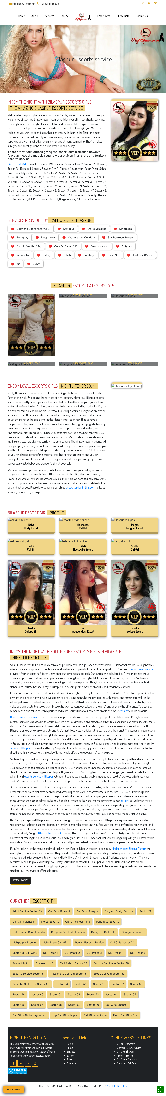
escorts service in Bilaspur (38, 776)
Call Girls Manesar (23, 921)
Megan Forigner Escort (134, 526)
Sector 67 (37, 1004)
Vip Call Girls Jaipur (65, 1015)
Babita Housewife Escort (83, 547)
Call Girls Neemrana (77, 921)
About (34, 16)
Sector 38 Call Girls (24, 952)
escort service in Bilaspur (80, 487)
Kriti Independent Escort (83, 629)
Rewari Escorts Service (89, 942)
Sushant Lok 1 (21, 963)
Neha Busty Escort (31, 526)
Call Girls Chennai (116, 1004)
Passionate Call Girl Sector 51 (69, 973)
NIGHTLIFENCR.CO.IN (117, 1086)
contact (123, 711)
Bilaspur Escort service (140, 669)
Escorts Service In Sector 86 (111, 963)
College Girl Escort (83, 294)
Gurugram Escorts (133, 932)
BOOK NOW (20, 880)
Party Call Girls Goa (125, 1015)
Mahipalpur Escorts (24, 942)
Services (49, 16)
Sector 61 (55, 994)
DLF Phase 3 (94, 952)
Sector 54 (62, 984)
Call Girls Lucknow (95, 1015)
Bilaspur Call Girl (17, 164)
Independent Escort (82, 362)
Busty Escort (31, 352)
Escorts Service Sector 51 (28, 973)
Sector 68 (56, 1004)
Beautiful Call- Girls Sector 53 (30, 984)
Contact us (142, 16)
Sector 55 (80, 984)
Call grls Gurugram (126, 1043)
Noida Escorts (50, 921)
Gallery (64, 16)
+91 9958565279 (50, 3)
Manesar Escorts (125, 1055)
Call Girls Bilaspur (87, 911)
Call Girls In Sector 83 (73, 963)
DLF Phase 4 (116, 952)
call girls (125, 800)
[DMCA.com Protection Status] (17, 1070)
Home (21, 16)
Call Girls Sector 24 (122, 942)
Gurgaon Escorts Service (129, 1047)
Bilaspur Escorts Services (24, 717)
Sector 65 (130, 994)
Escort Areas (104, 16)
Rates (69, 1059)
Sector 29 (145, 911)
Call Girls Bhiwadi (59, 911)
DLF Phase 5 (138, 952)
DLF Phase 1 (50, 952)
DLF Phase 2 (72, 952)
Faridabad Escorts (107, 921)
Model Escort (135, 362)
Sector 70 (93, 1004)
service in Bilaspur (20, 748)
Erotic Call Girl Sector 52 (109, 973)
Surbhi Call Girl (135, 547)
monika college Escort (135, 629)
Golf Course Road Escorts (28, 932)
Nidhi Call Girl (31, 547)
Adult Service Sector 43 (27, 911)
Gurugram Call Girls (103, 932)
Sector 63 (93, 994)
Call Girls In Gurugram (127, 1059)
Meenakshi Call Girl (83, 526)
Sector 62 (74, 994)
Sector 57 (118, 984)
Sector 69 (74, 1004)
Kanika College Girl (31, 629)
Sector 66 (18, 1004)
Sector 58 (136, 984)
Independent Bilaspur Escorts (129, 848)
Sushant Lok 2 (44, 963)
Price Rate (124, 16)
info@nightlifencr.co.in (23, 3)
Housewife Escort (31, 362)
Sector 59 (18, 994)
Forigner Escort (135, 294)
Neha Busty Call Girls (56, 942)
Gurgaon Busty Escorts (119, 911)
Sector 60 (37, 994)
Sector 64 (111, 994)
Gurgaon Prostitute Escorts (68, 932)
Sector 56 (99, 984)
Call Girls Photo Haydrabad (29, 1015)
